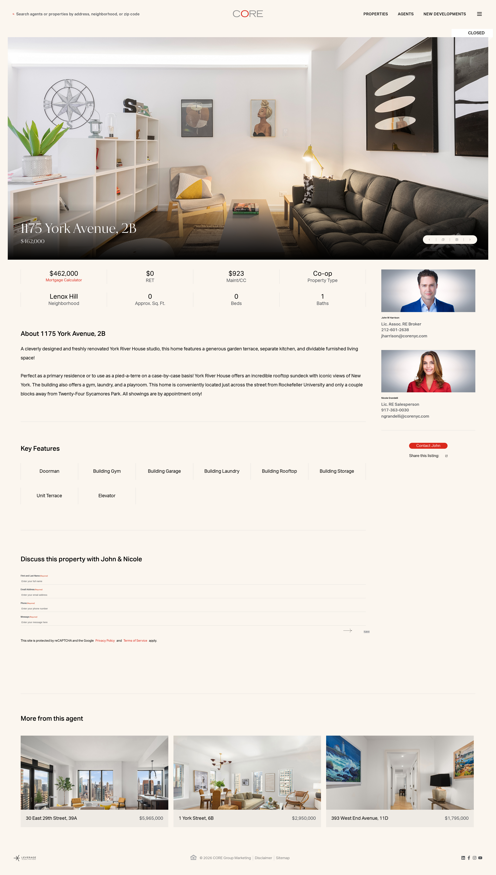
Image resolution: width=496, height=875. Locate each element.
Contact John (428, 446)
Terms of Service (135, 640)
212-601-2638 (395, 330)
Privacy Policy (105, 640)
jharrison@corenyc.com (404, 336)
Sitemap (283, 858)
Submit (366, 632)
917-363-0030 (395, 410)
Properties (375, 14)
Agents (406, 14)
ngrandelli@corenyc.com (405, 416)
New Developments (445, 14)
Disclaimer (263, 858)
